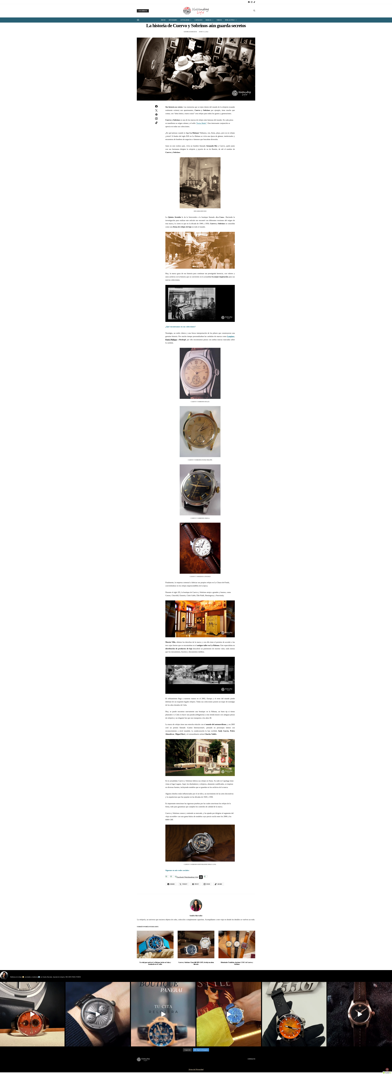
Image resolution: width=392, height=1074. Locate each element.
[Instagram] (251, 2)
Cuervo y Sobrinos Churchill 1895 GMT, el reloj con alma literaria (196, 963)
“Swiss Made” (201, 123)
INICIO (163, 20)
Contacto (251, 1059)
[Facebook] (249, 2)
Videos (219, 20)
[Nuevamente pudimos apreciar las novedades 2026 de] (229, 1014)
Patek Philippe (171, 340)
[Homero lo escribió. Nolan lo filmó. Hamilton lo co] (359, 1014)
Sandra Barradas (190, 31)
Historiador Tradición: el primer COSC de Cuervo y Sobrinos (237, 963)
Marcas (208, 20)
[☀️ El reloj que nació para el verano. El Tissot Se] (294, 1014)
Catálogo (198, 20)
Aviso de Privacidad (196, 1069)
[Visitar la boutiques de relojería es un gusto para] (163, 1014)
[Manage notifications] (387, 1069)
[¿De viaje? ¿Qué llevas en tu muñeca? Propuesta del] (98, 1014)
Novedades (173, 20)
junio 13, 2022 (203, 31)
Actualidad (184, 20)
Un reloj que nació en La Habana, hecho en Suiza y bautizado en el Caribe (155, 963)
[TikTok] (254, 2)
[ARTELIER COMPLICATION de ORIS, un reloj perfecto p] (32, 1014)
